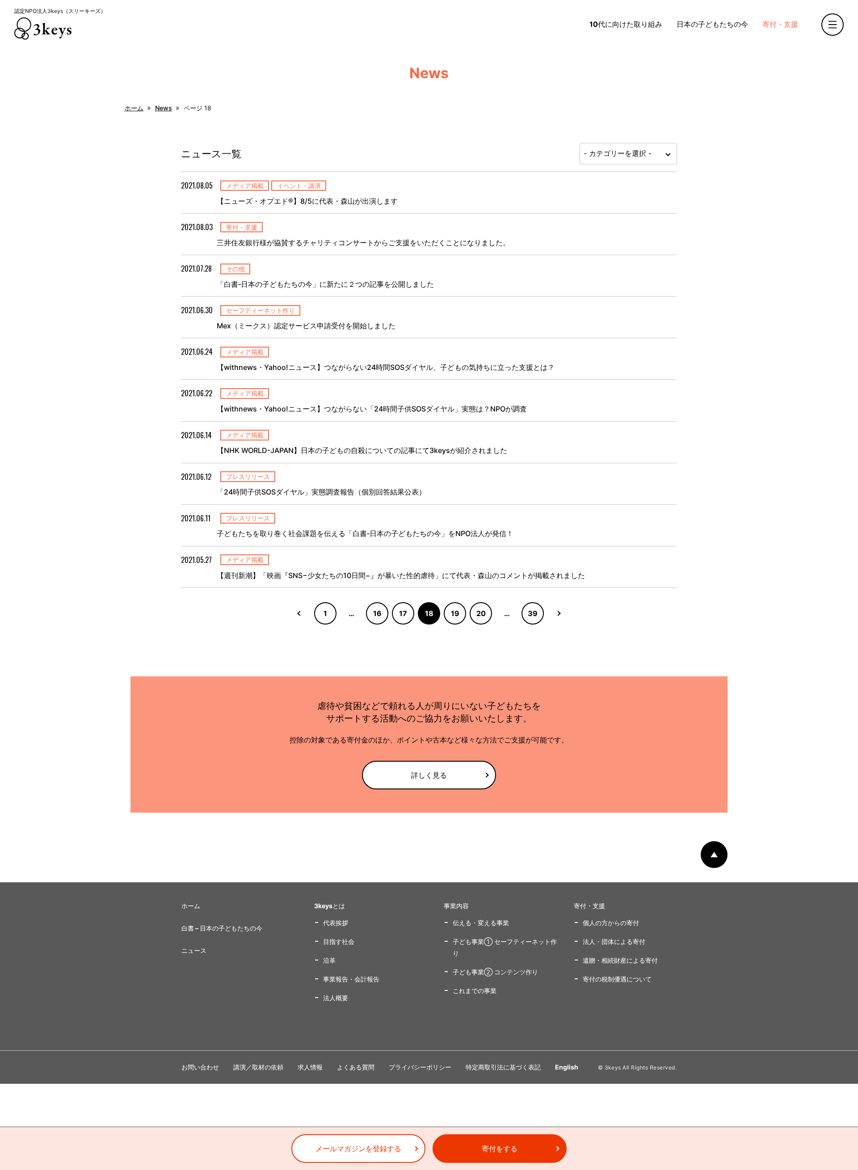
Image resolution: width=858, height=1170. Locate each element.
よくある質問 (355, 1067)
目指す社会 (338, 941)
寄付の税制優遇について (617, 979)
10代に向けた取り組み (625, 24)
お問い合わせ (200, 1067)
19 (455, 613)
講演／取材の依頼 (258, 1067)
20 (481, 613)
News (163, 108)
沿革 (329, 960)
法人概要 (335, 998)
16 (377, 613)
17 (403, 613)
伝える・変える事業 (481, 923)
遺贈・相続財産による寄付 (620, 960)
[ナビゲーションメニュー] (832, 24)
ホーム (134, 108)
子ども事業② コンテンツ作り (495, 972)
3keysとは (329, 906)
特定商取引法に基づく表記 (503, 1067)
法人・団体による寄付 (614, 941)
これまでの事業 (474, 990)
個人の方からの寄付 (611, 923)
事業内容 (456, 906)
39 (533, 613)
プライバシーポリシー (420, 1067)
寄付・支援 (780, 24)
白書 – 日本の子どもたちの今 (221, 928)
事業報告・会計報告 (351, 979)
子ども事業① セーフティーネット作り (505, 947)
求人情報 (310, 1067)
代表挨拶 (335, 923)
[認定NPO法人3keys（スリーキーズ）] (43, 28)
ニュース (193, 950)
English (566, 1067)
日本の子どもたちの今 (712, 24)
